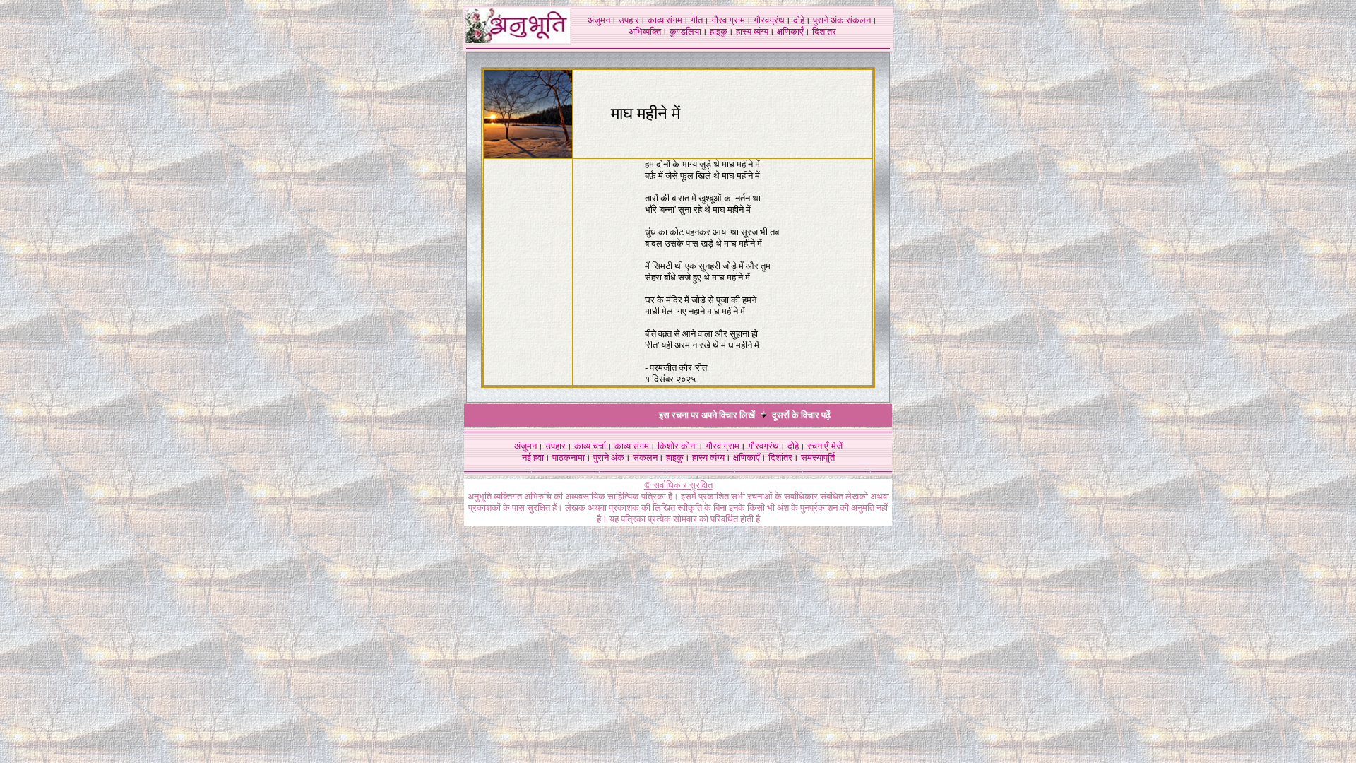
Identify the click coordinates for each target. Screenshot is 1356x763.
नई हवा (533, 457)
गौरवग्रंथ (769, 20)
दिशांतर (824, 31)
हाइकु (718, 31)
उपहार (629, 20)
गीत (697, 20)
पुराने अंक (828, 20)
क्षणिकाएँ (790, 31)
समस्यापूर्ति (818, 457)
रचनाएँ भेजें (825, 446)
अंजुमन (599, 20)
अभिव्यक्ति (645, 31)
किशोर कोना (677, 446)
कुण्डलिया (685, 31)
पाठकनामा (568, 457)
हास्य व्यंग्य (752, 31)
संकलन (858, 20)
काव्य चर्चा (590, 446)
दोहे (798, 20)
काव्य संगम (665, 20)
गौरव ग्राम (728, 20)
